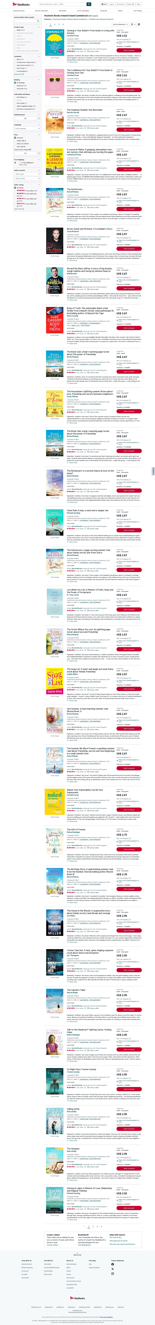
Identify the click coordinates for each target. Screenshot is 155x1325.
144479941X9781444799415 (90, 120)
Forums (69, 1274)
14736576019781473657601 (90, 43)
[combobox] (62, 4)
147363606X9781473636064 (90, 239)
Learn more (18, 74)
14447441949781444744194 (90, 1079)
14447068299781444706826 (90, 721)
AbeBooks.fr (60, 1307)
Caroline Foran (73, 36)
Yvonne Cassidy (73, 1072)
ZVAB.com (121, 1307)
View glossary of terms (119, 1241)
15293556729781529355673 (90, 364)
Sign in (112, 4)
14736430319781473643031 (90, 562)
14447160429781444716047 (90, 1042)
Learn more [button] (18, 209)
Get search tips (115, 1237)
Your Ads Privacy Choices (74, 1281)
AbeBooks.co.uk (36, 1307)
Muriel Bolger (72, 993)
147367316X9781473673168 (90, 1158)
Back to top (77, 1255)
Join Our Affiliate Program (51, 1267)
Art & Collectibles (83, 11)
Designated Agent (72, 1284)
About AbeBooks (72, 1264)
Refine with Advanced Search (102, 19)
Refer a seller (48, 1274)
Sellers (120, 11)
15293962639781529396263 (90, 602)
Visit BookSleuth (84, 1245)
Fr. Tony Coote (73, 595)
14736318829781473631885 (90, 281)
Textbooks (103, 11)
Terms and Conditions (106, 1317)
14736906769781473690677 (90, 520)
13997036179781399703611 (90, 323)
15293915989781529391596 (90, 83)
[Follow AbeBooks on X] (112, 1269)
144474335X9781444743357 (90, 1000)
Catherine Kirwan (74, 155)
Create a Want (52, 1245)
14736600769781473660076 (90, 839)
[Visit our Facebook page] (112, 1264)
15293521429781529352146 (90, 802)
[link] (139, 24)
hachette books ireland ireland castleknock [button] (70, 19)
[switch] (16, 163)
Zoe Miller (71, 916)
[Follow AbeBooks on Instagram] (112, 1274)
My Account (120, 4)
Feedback (153, 471)
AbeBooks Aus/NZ (84, 1307)
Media (68, 1267)
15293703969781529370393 (90, 963)
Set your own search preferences (122, 1244)
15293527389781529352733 (90, 681)
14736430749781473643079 (90, 884)
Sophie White (72, 674)
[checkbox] (15, 30)
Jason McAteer (73, 231)
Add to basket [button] (129, 50)
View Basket (25, 1277)
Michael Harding (73, 513)
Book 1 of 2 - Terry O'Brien (81, 325)
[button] (46, 24)
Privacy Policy (70, 1277)
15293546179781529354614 (90, 404)
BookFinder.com (77, 1311)
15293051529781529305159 (90, 923)
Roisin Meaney (73, 192)
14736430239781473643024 (90, 199)
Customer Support (94, 1267)
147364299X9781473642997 (90, 642)
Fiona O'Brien (72, 396)
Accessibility (70, 1288)
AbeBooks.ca (98, 1307)
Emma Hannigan (73, 832)
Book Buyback (48, 1271)
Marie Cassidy (72, 316)
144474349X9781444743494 (90, 1201)
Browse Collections (41, 11)
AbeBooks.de (49, 1307)
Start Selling (137, 11)
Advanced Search (18, 11)
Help (138, 4)
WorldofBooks (77, 49)
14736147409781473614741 (90, 1119)
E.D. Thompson (73, 955)
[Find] (89, 4)
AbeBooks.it (71, 1307)
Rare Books (62, 11)
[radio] (15, 86)
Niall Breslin (72, 274)
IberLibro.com (110, 1307)
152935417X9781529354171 (90, 763)
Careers (69, 1271)
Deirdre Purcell (73, 112)
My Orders (25, 1274)
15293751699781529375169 (90, 483)
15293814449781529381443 (90, 162)
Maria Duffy (71, 1111)
